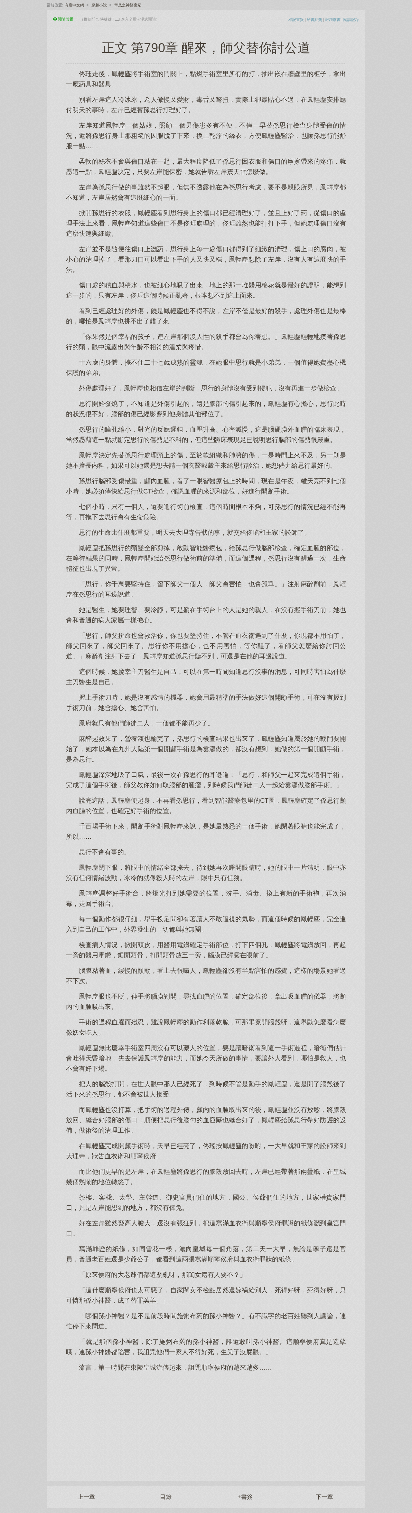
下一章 (324, 1497)
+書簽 (245, 1497)
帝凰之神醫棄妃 (127, 5)
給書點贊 (314, 19)
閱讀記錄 (351, 19)
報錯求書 (333, 19)
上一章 (86, 1497)
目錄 (166, 1497)
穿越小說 (99, 5)
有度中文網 (74, 5)
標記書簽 (296, 19)
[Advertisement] (206, 1423)
